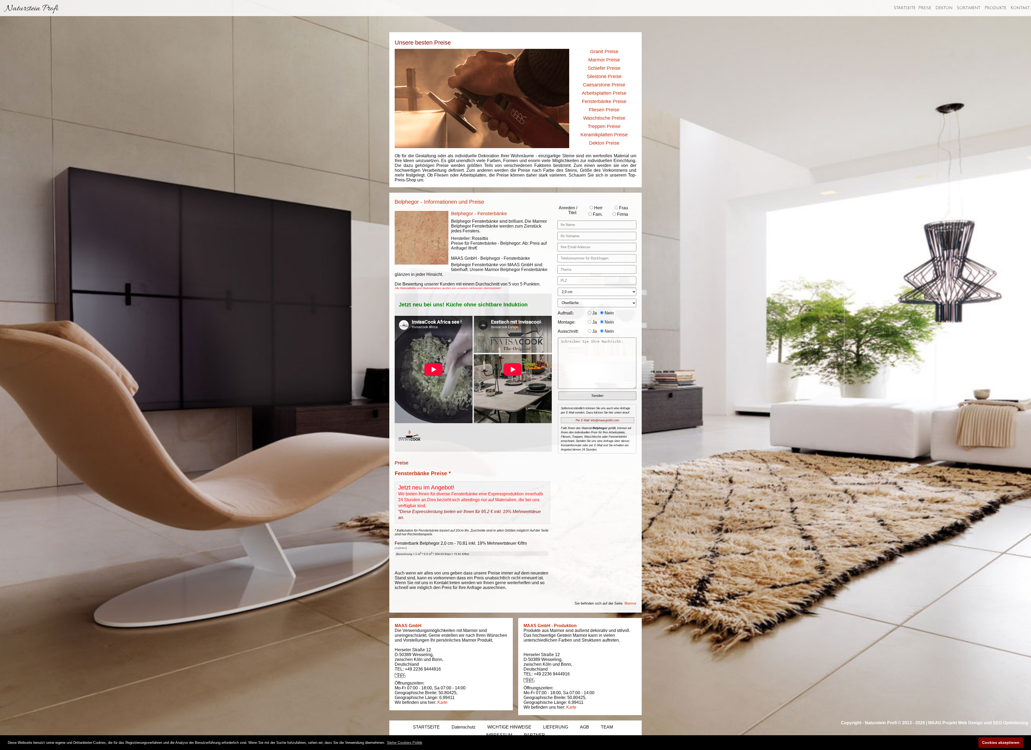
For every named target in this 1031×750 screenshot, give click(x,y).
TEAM (607, 727)
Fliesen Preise (604, 109)
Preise (924, 7)
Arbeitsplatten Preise (604, 93)
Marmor (630, 603)
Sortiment (968, 7)
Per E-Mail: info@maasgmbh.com (597, 420)
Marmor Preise (604, 60)
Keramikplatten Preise (604, 134)
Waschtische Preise (604, 118)
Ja (594, 313)
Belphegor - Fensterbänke (479, 213)
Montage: (566, 322)
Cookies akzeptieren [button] (1000, 742)
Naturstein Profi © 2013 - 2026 (895, 722)
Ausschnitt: (568, 331)
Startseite (905, 7)
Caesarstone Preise (604, 84)
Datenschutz (463, 727)
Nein (609, 313)
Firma (622, 214)
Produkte (995, 7)
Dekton (944, 7)
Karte (442, 702)
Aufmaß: (566, 313)
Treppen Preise (604, 126)
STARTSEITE (426, 727)
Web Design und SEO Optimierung (993, 722)
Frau (623, 208)
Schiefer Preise (604, 68)
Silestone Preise (604, 76)
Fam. (597, 214)
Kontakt (1020, 7)
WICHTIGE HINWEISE (509, 727)
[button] (404, 742)
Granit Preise (604, 51)
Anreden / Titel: (568, 210)
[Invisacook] (409, 446)
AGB (584, 727)
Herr (597, 208)
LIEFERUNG (555, 727)
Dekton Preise (604, 143)
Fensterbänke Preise (604, 101)
